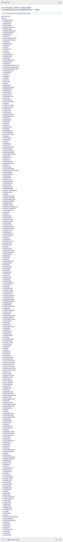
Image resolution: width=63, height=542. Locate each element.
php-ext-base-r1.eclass (9, 362)
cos (3, 7)
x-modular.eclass (7, 509)
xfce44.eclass (6, 525)
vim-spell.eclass (7, 489)
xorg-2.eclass (6, 531)
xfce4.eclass (6, 522)
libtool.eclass (6, 264)
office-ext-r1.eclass (8, 342)
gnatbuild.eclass (7, 166)
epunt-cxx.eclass (7, 119)
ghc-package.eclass (8, 161)
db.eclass (5, 83)
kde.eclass (6, 246)
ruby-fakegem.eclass (8, 413)
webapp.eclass (7, 504)
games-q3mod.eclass (8, 152)
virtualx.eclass (6, 493)
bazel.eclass (6, 41)
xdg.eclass (6, 515)
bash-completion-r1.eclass (10, 38)
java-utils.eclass (7, 232)
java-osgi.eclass (7, 223)
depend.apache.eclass (8, 87)
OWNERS (5, 348)
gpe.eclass (6, 194)
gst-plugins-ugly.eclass (9, 201)
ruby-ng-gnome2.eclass (9, 417)
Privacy (13, 539)
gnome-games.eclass (8, 168)
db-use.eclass (6, 81)
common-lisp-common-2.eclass (11, 65)
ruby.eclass (6, 424)
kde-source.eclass (7, 244)
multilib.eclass (6, 308)
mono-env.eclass (7, 284)
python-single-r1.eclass (9, 399)
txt (56, 539)
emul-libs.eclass (7, 112)
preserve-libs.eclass (8, 391)
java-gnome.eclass (8, 219)
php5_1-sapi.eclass (8, 380)
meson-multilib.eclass (8, 283)
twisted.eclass (6, 464)
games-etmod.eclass (8, 147)
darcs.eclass (6, 79)
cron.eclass (6, 74)
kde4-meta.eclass (7, 253)
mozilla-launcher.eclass (9, 301)
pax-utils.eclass (7, 351)
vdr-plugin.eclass (7, 480)
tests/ (4, 18)
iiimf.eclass (6, 214)
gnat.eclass (6, 165)
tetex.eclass (6, 448)
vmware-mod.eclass (8, 498)
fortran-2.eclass (7, 137)
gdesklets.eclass (7, 157)
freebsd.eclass (7, 143)
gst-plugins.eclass (7, 203)
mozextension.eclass (8, 299)
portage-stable (26, 7)
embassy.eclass (7, 108)
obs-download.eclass (8, 339)
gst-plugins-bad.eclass (8, 196)
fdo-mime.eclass (7, 127)
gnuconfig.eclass (7, 177)
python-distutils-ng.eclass (9, 395)
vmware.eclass (7, 500)
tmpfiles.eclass (7, 455)
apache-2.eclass (7, 25)
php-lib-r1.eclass (7, 373)
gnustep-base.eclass (8, 181)
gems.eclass (6, 159)
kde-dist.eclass (7, 239)
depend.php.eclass (8, 88)
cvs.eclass (5, 78)
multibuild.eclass (7, 304)
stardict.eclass (6, 438)
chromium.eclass (7, 56)
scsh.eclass (6, 429)
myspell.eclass (7, 313)
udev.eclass (6, 466)
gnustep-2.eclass (7, 179)
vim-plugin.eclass (7, 487)
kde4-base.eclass (7, 248)
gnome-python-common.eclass (11, 170)
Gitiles (9, 539)
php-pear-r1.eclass (8, 377)
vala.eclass (6, 473)
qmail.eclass (6, 400)
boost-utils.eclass (7, 43)
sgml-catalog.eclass (8, 435)
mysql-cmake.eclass (8, 317)
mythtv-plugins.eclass (8, 326)
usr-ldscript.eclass (7, 471)
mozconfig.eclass (7, 293)
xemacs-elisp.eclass (8, 518)
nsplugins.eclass (7, 333)
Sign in (59, 2)
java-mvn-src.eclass (8, 221)
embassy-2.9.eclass (8, 107)
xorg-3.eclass (6, 533)
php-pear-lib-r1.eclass (8, 375)
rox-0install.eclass (7, 408)
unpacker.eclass (7, 469)
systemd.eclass (7, 442)
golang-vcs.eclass (7, 192)
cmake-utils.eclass (7, 61)
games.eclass (6, 156)
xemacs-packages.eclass (9, 520)
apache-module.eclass (9, 27)
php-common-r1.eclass (9, 360)
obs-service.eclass (7, 340)
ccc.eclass (5, 50)
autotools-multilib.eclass (9, 30)
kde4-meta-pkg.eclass (8, 252)
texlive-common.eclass (9, 449)
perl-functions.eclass (8, 357)
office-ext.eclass (7, 344)
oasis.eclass (6, 337)
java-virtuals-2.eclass (8, 234)
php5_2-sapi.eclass (8, 382)
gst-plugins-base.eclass (9, 197)
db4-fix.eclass (6, 85)
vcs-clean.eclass (7, 475)
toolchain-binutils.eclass (9, 457)
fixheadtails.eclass (7, 130)
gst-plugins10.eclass (8, 205)
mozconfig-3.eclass (8, 292)
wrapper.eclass (7, 506)
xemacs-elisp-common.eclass (10, 516)
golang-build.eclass (8, 188)
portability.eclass (7, 388)
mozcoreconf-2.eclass (8, 295)
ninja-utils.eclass (7, 331)
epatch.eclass (6, 118)
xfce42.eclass (6, 524)
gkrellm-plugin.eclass (8, 163)
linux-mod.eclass (7, 266)
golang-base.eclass (8, 186)
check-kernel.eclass (8, 54)
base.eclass (6, 36)
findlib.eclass (6, 128)
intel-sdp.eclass (7, 215)
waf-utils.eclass (7, 502)
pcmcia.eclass (6, 353)
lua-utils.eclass (7, 273)
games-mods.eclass (8, 150)
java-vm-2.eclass (7, 235)
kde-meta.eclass (7, 243)
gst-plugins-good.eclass (9, 199)
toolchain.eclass (7, 460)
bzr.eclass (5, 47)
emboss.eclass (7, 110)
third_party (9, 7)
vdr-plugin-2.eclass (8, 478)
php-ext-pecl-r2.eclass (8, 366)
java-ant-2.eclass (7, 217)
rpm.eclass (6, 411)
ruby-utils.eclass (7, 422)
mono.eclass (6, 286)
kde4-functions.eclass (8, 250)
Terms (17, 539)
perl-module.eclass (8, 359)
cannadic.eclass (7, 49)
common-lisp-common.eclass (10, 69)
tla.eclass (5, 453)
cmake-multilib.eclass (8, 60)
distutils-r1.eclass (7, 92)
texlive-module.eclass (8, 451)
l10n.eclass (6, 259)
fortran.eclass (6, 139)
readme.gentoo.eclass (8, 406)
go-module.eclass (7, 183)
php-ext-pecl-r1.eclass (8, 364)
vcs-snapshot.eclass (8, 476)
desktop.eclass (7, 90)
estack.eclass (6, 121)
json (60, 539)
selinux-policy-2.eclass (8, 431)
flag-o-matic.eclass (8, 132)
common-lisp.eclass (8, 70)
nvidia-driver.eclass (8, 335)
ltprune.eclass (6, 270)
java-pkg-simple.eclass (9, 228)
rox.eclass (5, 409)
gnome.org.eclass (7, 172)
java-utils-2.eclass (7, 230)
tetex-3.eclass (6, 446)
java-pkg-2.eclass (7, 224)
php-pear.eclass (7, 379)
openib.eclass (6, 346)
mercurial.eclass (7, 281)
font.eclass (6, 136)
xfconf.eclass (6, 527)
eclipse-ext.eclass (7, 99)
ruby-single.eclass (7, 420)
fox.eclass (5, 141)
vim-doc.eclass (7, 486)
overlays (16, 7)
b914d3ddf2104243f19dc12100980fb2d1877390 (17, 10)
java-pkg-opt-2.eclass (8, 226)
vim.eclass (6, 491)
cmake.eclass (6, 63)
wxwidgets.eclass (7, 507)
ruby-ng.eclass (7, 418)
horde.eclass (6, 212)
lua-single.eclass (7, 272)
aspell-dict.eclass (7, 29)
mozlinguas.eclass (7, 302)
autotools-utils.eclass (8, 32)
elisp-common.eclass (8, 101)
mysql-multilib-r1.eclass (9, 319)
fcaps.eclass (6, 125)
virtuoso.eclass (7, 495)
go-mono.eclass (7, 185)
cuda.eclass (6, 76)
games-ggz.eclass (7, 148)
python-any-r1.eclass (8, 393)
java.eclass (6, 237)
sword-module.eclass (8, 440)
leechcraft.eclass (7, 263)
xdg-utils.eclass (7, 513)
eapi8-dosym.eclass (8, 96)
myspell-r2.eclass (7, 312)
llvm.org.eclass (7, 268)
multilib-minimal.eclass (9, 306)
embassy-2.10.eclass (8, 105)
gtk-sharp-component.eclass (10, 206)
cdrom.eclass (6, 52)
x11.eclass (6, 511)
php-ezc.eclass (7, 371)
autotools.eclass (7, 34)
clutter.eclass (6, 58)
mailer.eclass (6, 275)
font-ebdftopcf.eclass (8, 134)
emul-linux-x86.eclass (8, 114)
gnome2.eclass (7, 176)
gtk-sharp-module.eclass (9, 208)
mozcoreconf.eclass (8, 297)
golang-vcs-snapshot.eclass (10, 190)
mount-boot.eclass (8, 288)
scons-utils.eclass (7, 428)
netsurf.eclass (6, 330)
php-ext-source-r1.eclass (9, 368)
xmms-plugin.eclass (8, 529)
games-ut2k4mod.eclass (9, 154)
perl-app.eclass (7, 355)
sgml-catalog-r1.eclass (9, 433)
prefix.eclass (6, 389)
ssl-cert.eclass (6, 437)
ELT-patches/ (6, 16)
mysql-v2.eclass (7, 321)
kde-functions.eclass (8, 241)
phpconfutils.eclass (8, 384)
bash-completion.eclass (9, 40)
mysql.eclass (6, 322)
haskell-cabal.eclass (8, 210)
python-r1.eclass (7, 397)
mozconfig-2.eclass (8, 290)
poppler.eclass (7, 386)
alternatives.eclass (8, 20)
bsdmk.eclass (6, 45)
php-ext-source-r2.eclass (9, 370)
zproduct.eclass (7, 535)
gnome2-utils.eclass (8, 174)
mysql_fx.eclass (7, 324)
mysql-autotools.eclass (9, 315)
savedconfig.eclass (8, 426)
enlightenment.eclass (8, 116)
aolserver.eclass (7, 23)
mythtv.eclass (6, 328)
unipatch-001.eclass (8, 467)
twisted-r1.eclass (7, 462)
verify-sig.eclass (7, 482)
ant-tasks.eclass (7, 21)
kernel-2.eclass (7, 255)
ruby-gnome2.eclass (8, 415)
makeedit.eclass (7, 277)
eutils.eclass (6, 123)
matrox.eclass (6, 279)
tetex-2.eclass (6, 444)
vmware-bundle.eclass (8, 496)
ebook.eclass (6, 98)
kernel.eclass (6, 257)
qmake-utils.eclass (8, 402)
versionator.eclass (7, 484)
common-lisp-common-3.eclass (11, 67)
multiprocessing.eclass (9, 310)
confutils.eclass (7, 72)
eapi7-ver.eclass (7, 94)
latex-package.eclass (8, 261)
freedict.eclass (7, 145)
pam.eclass (6, 350)
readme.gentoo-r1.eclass (9, 404)
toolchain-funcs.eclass (8, 458)
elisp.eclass (6, 103)
